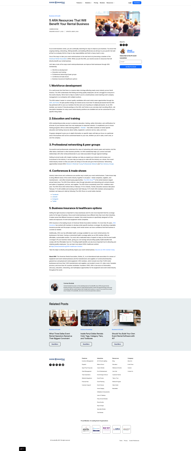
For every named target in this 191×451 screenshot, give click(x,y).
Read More (55, 344)
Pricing (96, 3)
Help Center (115, 385)
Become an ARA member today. (105, 250)
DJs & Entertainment (102, 371)
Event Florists (100, 378)
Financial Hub (85, 381)
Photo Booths (100, 402)
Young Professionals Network (88, 164)
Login (130, 3)
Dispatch (84, 364)
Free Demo (137, 2)
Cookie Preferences (134, 440)
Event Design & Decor (102, 374)
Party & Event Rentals (102, 398)
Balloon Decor (100, 364)
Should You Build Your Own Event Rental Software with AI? (123, 336)
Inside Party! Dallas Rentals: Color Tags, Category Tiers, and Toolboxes (92, 336)
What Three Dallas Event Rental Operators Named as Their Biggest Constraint (60, 336)
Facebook (55, 194)
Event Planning (100, 381)
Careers (130, 367)
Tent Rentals (100, 412)
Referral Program (116, 381)
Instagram (55, 199)
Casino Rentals (100, 367)
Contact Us (130, 371)
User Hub (114, 371)
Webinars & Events (117, 367)
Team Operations (86, 374)
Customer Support (86, 385)
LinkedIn (54, 197)
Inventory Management (87, 361)
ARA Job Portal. (54, 102)
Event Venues (100, 385)
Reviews (102, 3)
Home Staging (100, 388)
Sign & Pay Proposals (87, 367)
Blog (113, 361)
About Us (130, 361)
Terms (120, 440)
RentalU (83, 127)
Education (114, 364)
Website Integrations (87, 378)
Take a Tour (115, 378)
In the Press (130, 364)
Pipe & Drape (100, 405)
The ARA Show (89, 180)
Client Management (86, 371)
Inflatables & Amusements (103, 392)
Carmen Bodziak (69, 283)
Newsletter (115, 388)
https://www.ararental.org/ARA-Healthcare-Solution (66, 246)
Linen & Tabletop (101, 395)
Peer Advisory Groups (107, 164)
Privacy (126, 440)
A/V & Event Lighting (102, 361)
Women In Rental (71, 164)
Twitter (54, 201)
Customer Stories (116, 374)
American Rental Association (58, 59)
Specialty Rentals (101, 409)
